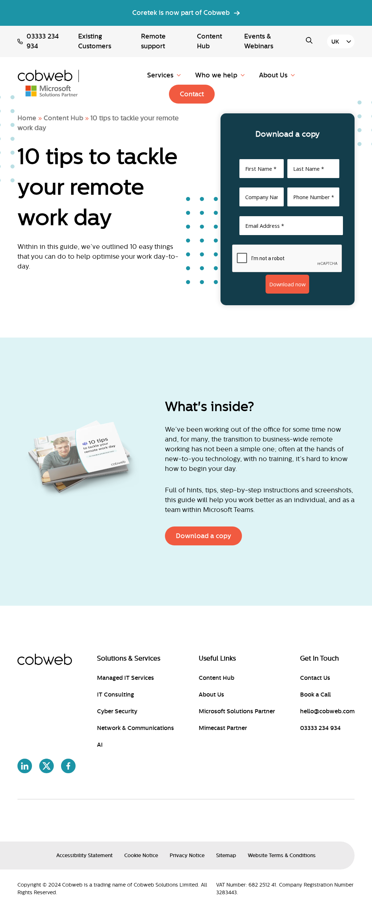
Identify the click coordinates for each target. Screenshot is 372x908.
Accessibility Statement (84, 855)
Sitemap (226, 855)
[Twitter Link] (46, 767)
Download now (287, 284)
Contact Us (315, 678)
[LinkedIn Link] (24, 767)
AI (100, 745)
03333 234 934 (43, 41)
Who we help (216, 75)
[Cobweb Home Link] (48, 76)
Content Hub (209, 41)
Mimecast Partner (223, 728)
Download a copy (203, 536)
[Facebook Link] (68, 767)
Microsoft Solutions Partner (237, 711)
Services (160, 75)
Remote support (153, 41)
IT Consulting (115, 695)
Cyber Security (117, 711)
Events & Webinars (258, 41)
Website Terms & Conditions (282, 855)
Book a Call (315, 695)
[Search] (311, 40)
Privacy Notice (187, 855)
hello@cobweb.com (327, 711)
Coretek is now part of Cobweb (181, 13)
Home (26, 118)
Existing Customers (94, 41)
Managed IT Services (125, 678)
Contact (192, 94)
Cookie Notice (141, 855)
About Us (273, 75)
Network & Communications (135, 728)
